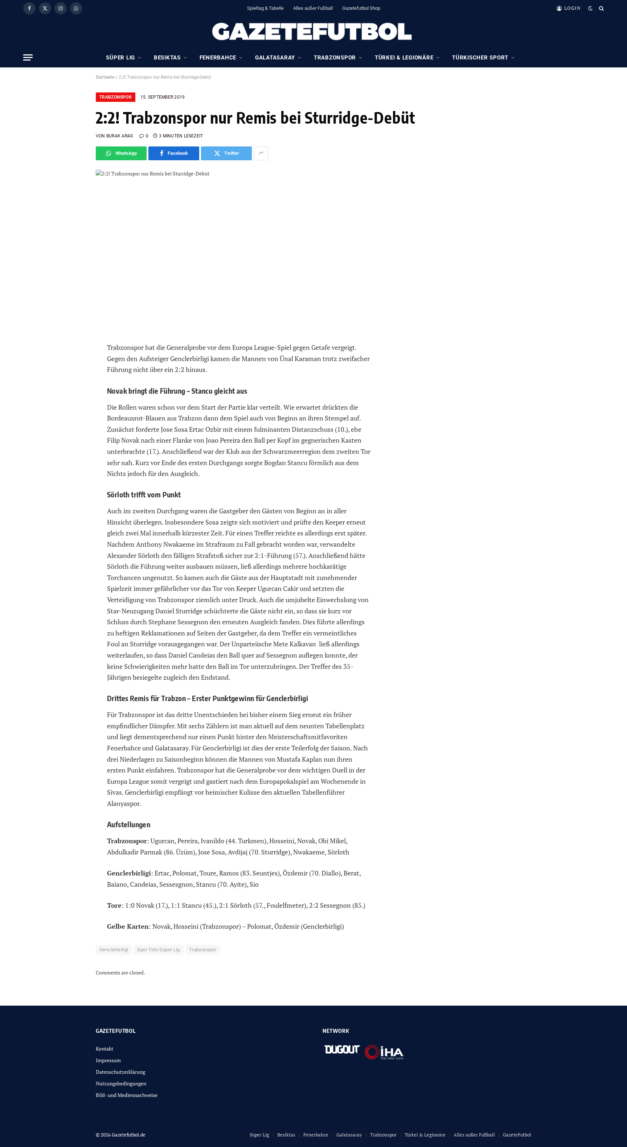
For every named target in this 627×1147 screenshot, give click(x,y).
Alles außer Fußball (313, 8)
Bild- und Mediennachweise (126, 1095)
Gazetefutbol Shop (361, 8)
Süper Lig (120, 57)
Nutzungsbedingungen (121, 1083)
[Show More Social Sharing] (261, 153)
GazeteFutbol (517, 1134)
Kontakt (104, 1048)
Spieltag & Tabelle (265, 8)
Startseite (105, 77)
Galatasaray (275, 57)
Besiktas (167, 57)
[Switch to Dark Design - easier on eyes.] (590, 8)
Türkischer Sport (480, 57)
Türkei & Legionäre (404, 57)
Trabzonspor (335, 57)
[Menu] (28, 57)
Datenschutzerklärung (120, 1071)
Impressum (108, 1060)
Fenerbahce (218, 57)
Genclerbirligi (113, 949)
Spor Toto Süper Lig (158, 949)
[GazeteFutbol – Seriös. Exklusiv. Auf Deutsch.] (313, 31)
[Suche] (601, 8)
